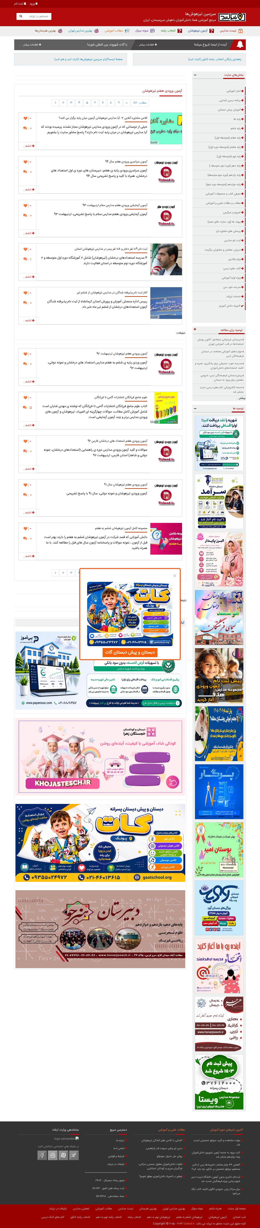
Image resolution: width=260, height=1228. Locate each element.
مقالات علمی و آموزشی (171, 1130)
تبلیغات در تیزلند (115, 1164)
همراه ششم (215, 1208)
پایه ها (237, 119)
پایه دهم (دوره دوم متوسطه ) (225, 166)
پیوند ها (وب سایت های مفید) (224, 222)
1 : (29, 259)
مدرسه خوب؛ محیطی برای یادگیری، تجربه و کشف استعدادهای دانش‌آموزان (219, 365)
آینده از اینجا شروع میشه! (210, 45)
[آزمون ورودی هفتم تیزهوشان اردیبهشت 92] (166, 364)
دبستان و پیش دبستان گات (130, 652)
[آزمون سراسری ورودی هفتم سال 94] (166, 172)
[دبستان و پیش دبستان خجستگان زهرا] (100, 757)
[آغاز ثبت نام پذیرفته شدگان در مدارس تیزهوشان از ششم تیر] (166, 303)
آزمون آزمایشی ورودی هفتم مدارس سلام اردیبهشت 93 (114, 205)
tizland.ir (189, 1224)
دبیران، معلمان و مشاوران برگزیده (223, 250)
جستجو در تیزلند (38, 16)
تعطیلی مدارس (81, 1208)
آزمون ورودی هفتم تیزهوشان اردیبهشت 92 (121, 353)
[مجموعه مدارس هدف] (219, 676)
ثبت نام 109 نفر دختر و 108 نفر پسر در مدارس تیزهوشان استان (111, 249)
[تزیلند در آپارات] (63, 1159)
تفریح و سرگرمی (232, 212)
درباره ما (120, 1140)
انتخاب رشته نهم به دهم (109, 1217)
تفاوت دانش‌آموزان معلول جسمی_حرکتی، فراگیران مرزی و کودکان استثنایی (160, 1166)
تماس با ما (119, 1148)
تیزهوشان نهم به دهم (158, 1217)
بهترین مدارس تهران (174, 1208)
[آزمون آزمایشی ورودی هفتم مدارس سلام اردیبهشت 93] (166, 216)
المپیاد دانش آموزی (229, 306)
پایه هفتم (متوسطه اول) (228, 138)
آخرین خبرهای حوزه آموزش (226, 1130)
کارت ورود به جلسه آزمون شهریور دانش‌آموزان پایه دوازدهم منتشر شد (216, 1155)
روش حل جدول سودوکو (169, 1156)
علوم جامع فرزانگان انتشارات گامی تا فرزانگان (120, 397)
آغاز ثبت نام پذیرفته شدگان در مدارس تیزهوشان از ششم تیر (112, 292)
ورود (32, 3)
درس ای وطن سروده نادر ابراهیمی (164, 1148)
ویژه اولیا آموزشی (231, 278)
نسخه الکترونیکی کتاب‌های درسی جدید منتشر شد (222, 389)
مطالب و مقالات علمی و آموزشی (223, 203)
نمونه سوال (197, 1208)
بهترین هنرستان (148, 1208)
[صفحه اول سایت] (232, 18)
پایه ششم (236, 128)
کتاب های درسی (232, 268)
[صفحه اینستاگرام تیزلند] (53, 1159)
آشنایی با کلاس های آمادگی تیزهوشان (161, 1140)
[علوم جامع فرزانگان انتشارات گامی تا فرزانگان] (166, 408)
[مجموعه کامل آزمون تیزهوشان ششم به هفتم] (166, 539)
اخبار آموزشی (233, 91)
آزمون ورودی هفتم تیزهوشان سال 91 (125, 484)
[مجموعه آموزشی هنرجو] (219, 1024)
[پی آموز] (100, 671)
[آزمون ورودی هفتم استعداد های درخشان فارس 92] (166, 451)
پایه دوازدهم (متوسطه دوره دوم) (223, 184)
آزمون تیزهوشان (218, 1217)
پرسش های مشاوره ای (228, 231)
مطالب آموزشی (103, 1208)
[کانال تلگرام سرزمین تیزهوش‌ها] (74, 1159)
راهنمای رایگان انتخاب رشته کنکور (215, 59)
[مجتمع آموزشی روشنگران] (219, 734)
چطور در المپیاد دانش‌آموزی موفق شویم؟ (160, 1176)
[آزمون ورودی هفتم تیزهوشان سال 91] (166, 495)
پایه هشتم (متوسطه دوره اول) (224, 147)
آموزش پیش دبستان (229, 110)
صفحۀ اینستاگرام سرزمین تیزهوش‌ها (88, 59)
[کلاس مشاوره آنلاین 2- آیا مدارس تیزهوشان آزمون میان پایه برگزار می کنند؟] (166, 128)
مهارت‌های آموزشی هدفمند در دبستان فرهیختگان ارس (222, 353)
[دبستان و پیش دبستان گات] (100, 843)
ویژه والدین (234, 259)
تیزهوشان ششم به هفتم (189, 1217)
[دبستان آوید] (219, 908)
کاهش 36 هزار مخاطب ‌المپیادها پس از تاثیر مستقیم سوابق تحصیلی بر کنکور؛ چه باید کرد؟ (216, 1167)
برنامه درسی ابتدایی (230, 100)
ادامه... (27, 146)
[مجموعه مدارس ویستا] (219, 1082)
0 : (29, 128)
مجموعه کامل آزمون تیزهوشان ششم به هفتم (121, 528)
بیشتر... (241, 398)
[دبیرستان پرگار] (219, 792)
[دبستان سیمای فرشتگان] (219, 618)
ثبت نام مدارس (232, 240)
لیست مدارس (125, 1208)
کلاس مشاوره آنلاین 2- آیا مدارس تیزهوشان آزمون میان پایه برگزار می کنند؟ (103, 118)
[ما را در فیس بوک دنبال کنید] (42, 1159)
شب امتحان (239, 1217)
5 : (29, 408)
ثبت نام (19, 3)
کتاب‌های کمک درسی (52, 1217)
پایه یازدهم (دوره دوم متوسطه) (224, 175)
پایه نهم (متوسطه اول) (229, 156)
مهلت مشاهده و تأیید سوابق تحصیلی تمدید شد (216, 1142)
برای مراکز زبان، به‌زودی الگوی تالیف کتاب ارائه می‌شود (215, 1191)
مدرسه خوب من (232, 287)
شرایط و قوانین (116, 1156)
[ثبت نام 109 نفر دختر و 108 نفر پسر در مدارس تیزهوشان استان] (166, 259)
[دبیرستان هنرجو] (100, 929)
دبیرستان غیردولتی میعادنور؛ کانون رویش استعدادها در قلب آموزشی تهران (220, 341)
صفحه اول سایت (237, 1208)
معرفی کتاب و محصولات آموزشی (223, 194)
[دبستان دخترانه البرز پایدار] (219, 559)
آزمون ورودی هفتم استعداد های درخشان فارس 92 (117, 441)
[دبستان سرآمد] (219, 501)
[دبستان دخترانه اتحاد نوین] (219, 966)
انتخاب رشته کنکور (80, 1217)
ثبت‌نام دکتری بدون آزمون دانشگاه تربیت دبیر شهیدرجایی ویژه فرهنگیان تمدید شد (215, 1179)
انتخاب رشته (134, 1217)
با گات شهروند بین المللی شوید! (107, 45)
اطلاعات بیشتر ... (145, 45)
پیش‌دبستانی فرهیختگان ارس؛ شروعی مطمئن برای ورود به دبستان (222, 377)
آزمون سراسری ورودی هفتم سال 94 (126, 161)
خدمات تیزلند (233, 296)
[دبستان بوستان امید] (219, 850)
